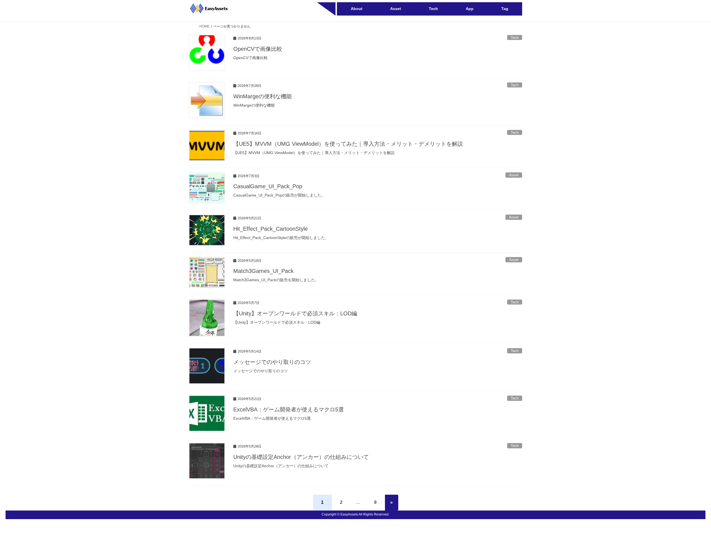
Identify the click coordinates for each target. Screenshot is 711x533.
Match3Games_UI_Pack (263, 271)
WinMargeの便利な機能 (262, 96)
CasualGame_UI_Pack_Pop (267, 186)
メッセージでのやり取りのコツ (272, 362)
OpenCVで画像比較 (257, 49)
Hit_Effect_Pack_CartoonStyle (270, 229)
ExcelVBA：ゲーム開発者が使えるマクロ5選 (288, 409)
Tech (515, 38)
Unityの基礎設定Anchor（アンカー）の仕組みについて (301, 457)
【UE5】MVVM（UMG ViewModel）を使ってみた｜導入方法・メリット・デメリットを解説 (348, 144)
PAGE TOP (690, 512)
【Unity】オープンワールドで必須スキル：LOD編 (295, 313)
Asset (514, 175)
